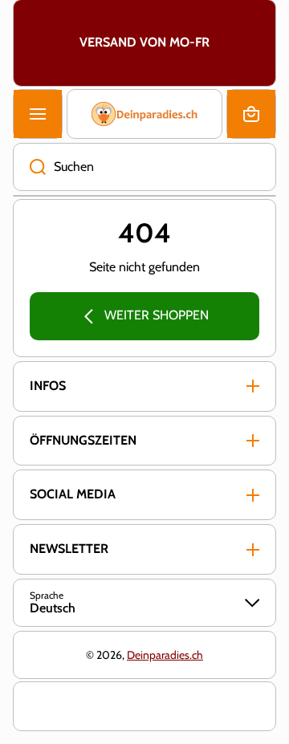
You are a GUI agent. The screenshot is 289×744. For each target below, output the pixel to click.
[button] (251, 114)
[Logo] (144, 114)
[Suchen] (29, 167)
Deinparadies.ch (165, 655)
